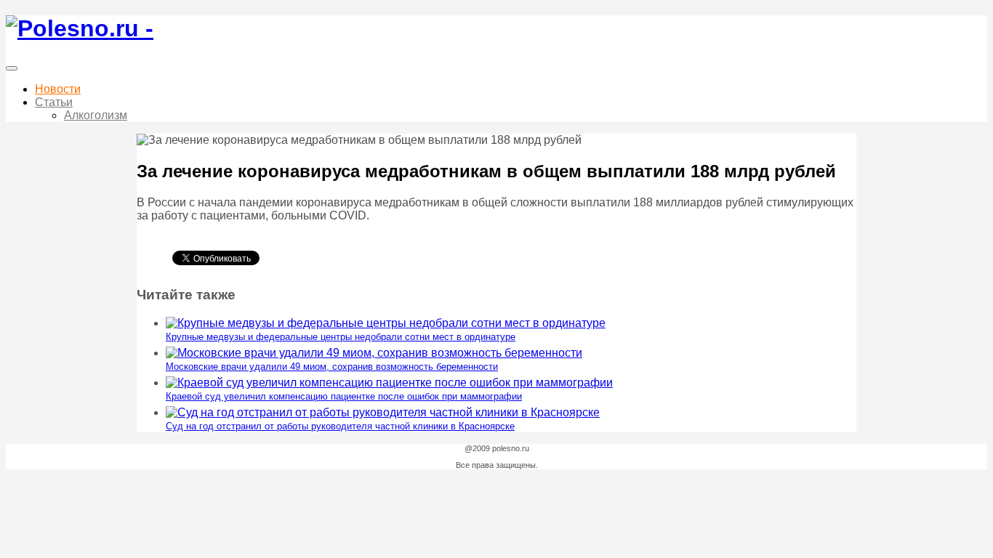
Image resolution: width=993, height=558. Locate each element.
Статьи (54, 102)
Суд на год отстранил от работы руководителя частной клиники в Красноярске (340, 426)
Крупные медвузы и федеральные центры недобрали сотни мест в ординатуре (340, 336)
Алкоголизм (95, 115)
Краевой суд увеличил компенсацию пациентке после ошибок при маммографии (344, 396)
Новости (58, 89)
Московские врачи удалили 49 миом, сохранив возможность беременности (332, 366)
